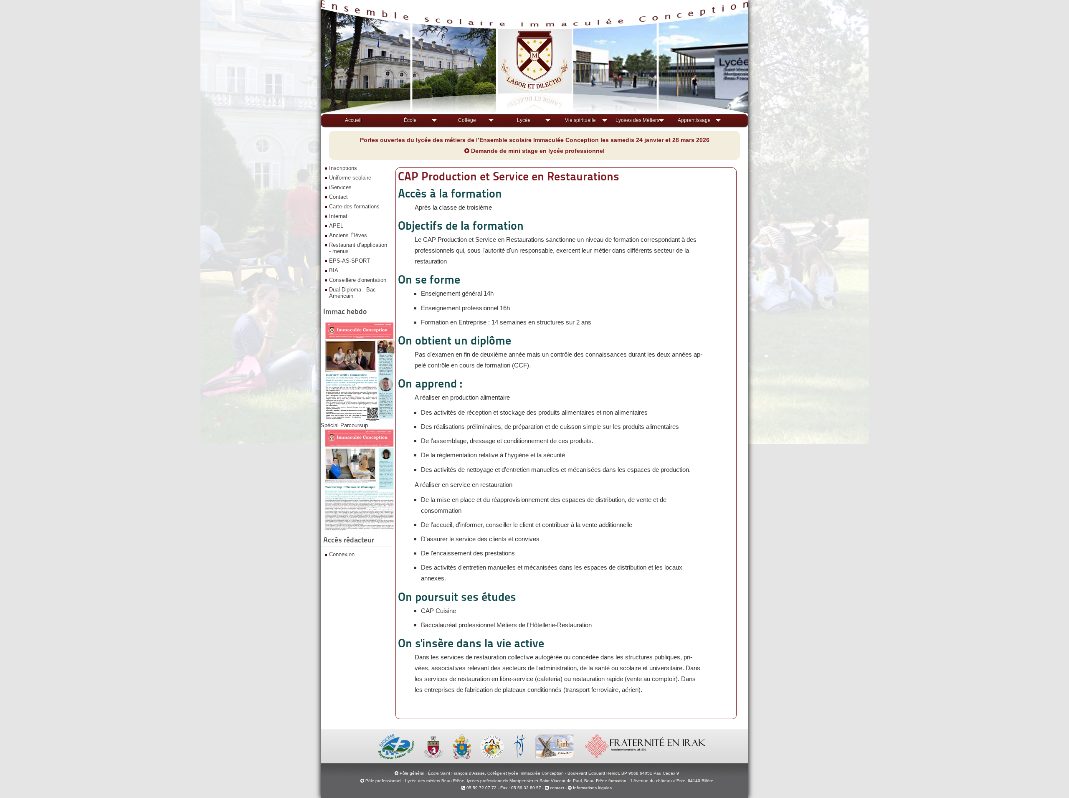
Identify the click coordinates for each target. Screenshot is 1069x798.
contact (556, 787)
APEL (336, 226)
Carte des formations (354, 206)
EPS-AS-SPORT (349, 261)
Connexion (342, 554)
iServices (340, 187)
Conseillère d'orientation (357, 280)
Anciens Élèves (348, 235)
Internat (338, 216)
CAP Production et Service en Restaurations (508, 176)
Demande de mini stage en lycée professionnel (537, 150)
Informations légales (592, 787)
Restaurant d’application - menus (358, 248)
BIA (333, 270)
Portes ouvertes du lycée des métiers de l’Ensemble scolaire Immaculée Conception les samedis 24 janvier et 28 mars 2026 (534, 140)
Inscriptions (343, 168)
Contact (338, 197)
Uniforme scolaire (350, 178)
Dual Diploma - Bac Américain (352, 292)
